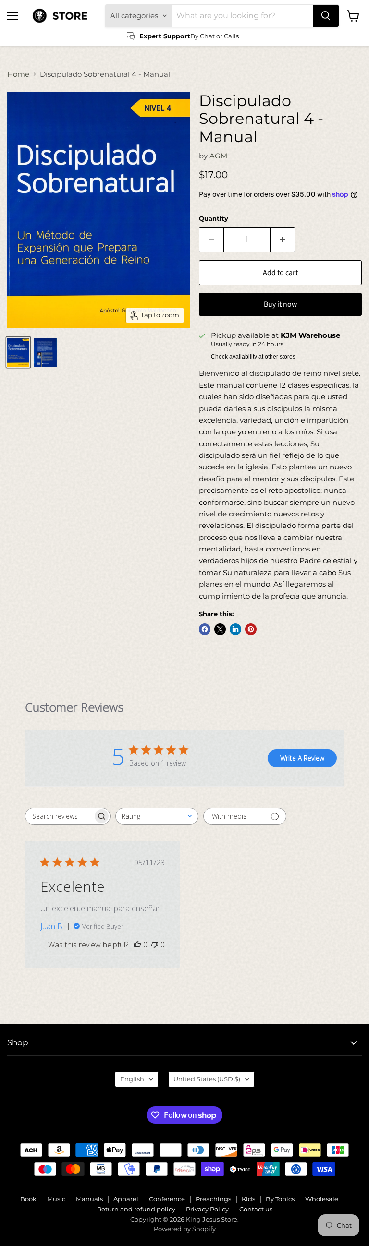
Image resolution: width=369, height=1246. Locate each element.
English (132, 1079)
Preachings (213, 1199)
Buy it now (280, 304)
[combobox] (156, 816)
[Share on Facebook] (204, 629)
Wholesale (321, 1199)
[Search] (326, 16)
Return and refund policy (136, 1209)
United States (206, 1079)
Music (56, 1199)
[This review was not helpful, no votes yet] (154, 944)
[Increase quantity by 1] (283, 239)
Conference (167, 1199)
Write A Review (302, 758)
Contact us (255, 1209)
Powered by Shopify (185, 1229)
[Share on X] (220, 629)
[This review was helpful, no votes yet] (137, 944)
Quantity (213, 218)
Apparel (125, 1199)
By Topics (280, 1199)
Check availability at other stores (253, 356)
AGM (218, 155)
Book (28, 1199)
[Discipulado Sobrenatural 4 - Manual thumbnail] (18, 352)
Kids (248, 1199)
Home (18, 74)
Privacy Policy (207, 1209)
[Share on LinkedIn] (235, 629)
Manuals (89, 1199)
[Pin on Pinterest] (251, 629)
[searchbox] (59, 816)
